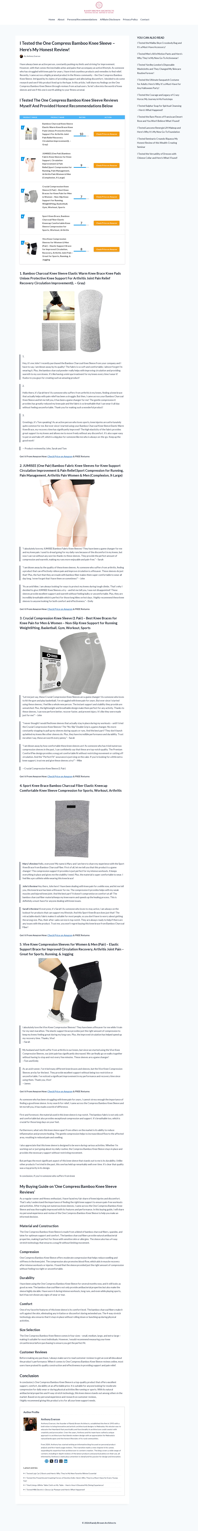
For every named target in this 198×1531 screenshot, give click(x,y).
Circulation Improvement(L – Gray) (59, 283)
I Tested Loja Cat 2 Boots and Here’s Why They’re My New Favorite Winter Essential (60, 1473)
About (61, 19)
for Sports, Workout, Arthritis (100, 790)
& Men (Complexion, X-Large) (101, 475)
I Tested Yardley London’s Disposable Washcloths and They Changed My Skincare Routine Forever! (159, 68)
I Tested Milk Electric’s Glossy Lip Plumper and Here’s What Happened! (55, 1489)
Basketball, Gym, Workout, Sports (66, 628)
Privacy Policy (130, 19)
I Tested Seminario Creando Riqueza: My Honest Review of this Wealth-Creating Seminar (157, 142)
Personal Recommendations (82, 19)
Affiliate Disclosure (110, 19)
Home (52, 19)
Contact (144, 19)
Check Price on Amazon (106, 134)
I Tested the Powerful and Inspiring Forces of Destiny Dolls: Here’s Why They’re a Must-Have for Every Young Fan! (70, 1479)
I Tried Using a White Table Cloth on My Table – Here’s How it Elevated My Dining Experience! (64, 1485)
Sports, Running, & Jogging (53, 954)
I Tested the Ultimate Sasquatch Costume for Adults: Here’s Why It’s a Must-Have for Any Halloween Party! (159, 83)
